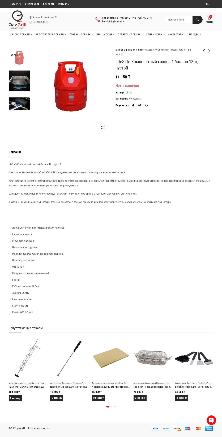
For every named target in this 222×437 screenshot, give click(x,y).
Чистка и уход (88, 383)
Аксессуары (135, 98)
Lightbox (103, 127)
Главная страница (125, 49)
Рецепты (48, 4)
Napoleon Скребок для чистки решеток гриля (74, 386)
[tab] (15, 152)
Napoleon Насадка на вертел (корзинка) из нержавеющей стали (167, 386)
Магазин (140, 49)
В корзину (15, 398)
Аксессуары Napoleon (30, 383)
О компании (32, 4)
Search (198, 20)
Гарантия (16, 4)
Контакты (63, 4)
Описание (15, 152)
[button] (107, 406)
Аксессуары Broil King (196, 383)
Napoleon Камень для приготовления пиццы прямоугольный (123, 386)
